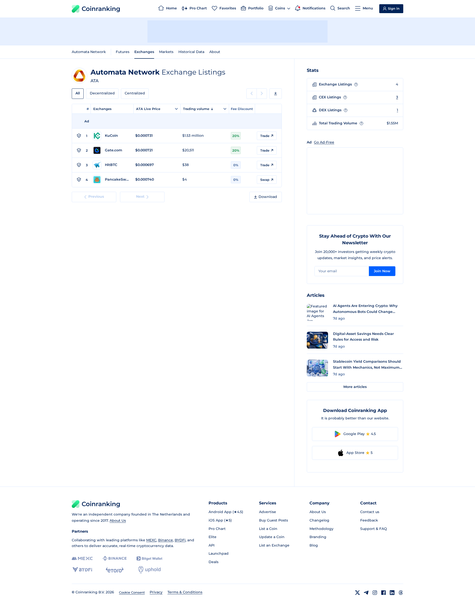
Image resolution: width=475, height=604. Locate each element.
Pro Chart (217, 528)
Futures (122, 52)
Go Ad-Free (324, 142)
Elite (212, 537)
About (214, 52)
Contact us (369, 512)
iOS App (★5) (220, 520)
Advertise (267, 512)
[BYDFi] (82, 569)
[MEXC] (82, 558)
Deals (213, 562)
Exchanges (144, 52)
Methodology (321, 528)
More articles (355, 386)
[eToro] (115, 570)
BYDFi (180, 540)
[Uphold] (149, 570)
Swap (264, 180)
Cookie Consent (132, 592)
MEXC (151, 540)
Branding (317, 537)
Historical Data (191, 52)
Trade (264, 136)
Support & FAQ (373, 528)
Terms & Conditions (184, 592)
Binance (165, 540)
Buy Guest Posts (273, 520)
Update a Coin (272, 537)
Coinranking (101, 8)
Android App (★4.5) (226, 512)
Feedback (369, 520)
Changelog (319, 520)
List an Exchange (274, 545)
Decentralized (102, 93)
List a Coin (268, 528)
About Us (118, 520)
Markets (166, 52)
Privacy (156, 592)
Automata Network (89, 52)
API (211, 545)
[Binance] (115, 558)
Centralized (135, 93)
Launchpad (219, 553)
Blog (313, 545)
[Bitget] (149, 558)
